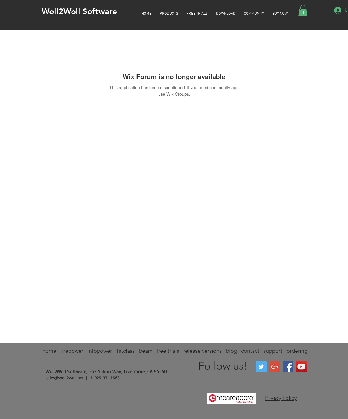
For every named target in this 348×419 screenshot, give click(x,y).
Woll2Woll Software (79, 11)
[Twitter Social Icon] (261, 366)
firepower (71, 350)
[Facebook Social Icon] (288, 366)
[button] (169, 13)
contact (250, 350)
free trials (168, 350)
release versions (202, 350)
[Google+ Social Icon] (274, 366)
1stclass (125, 350)
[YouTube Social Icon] (301, 366)
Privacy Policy (281, 398)
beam (146, 350)
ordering (297, 350)
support (272, 350)
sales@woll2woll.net (65, 377)
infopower (100, 350)
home (49, 350)
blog (231, 350)
